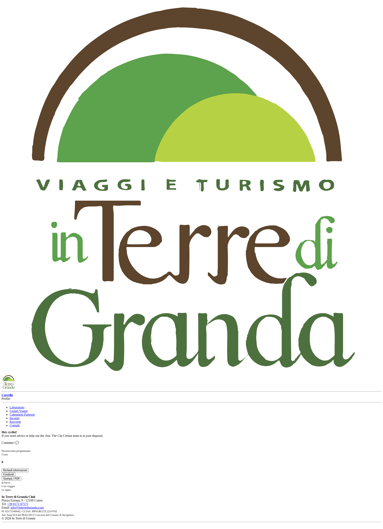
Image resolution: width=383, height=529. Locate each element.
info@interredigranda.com (27, 507)
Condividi (8, 474)
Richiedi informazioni (15, 470)
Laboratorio (17, 407)
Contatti (15, 425)
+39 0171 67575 (17, 504)
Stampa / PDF (11, 478)
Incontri (14, 418)
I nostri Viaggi (19, 411)
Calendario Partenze (22, 414)
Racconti (15, 421)
